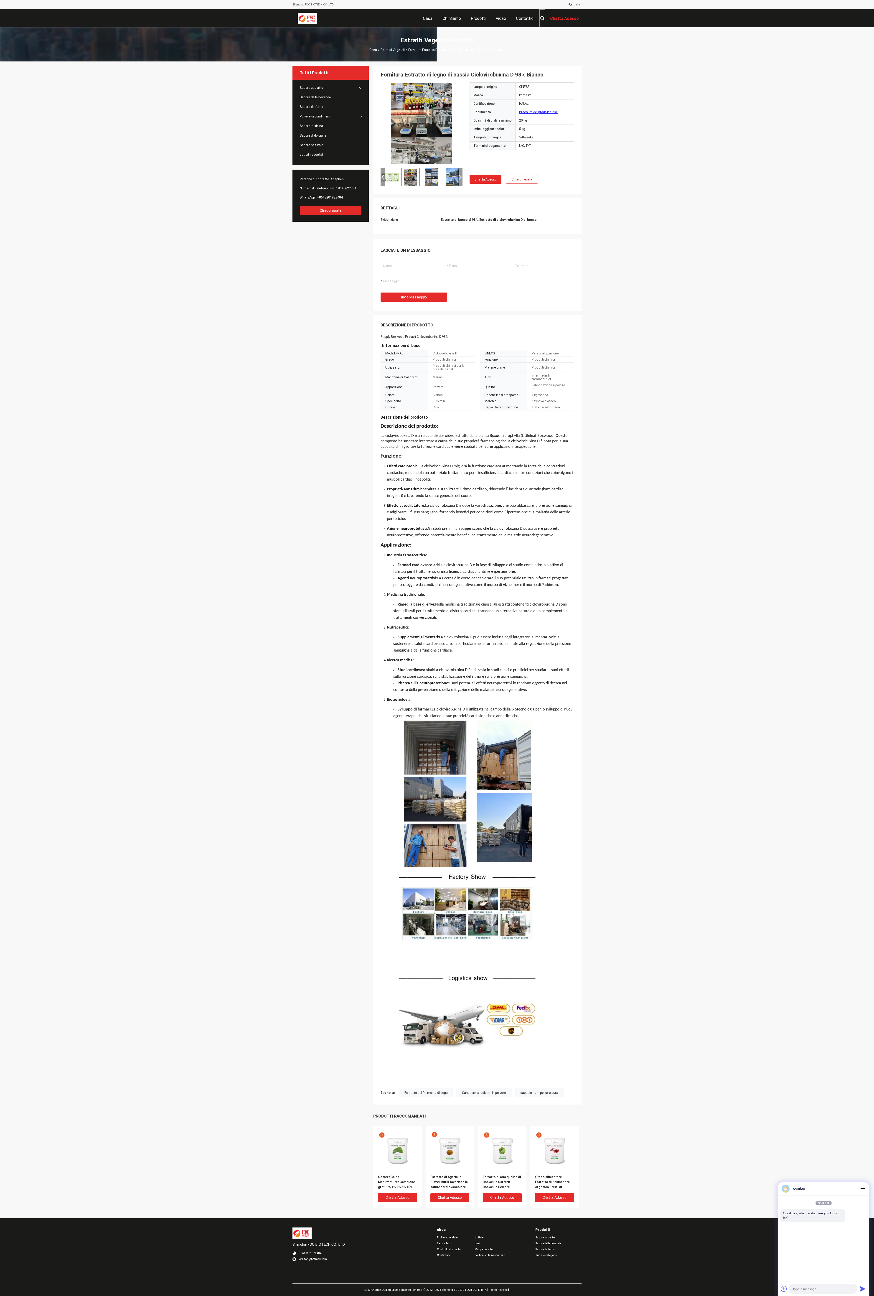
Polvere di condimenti (315, 116)
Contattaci (443, 1255)
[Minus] (862, 1188)
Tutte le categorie (546, 1255)
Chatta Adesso (486, 179)
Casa (373, 50)
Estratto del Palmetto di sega (426, 1093)
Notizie (479, 1237)
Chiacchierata (330, 210)
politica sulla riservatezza (490, 1255)
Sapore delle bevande (315, 97)
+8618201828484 (330, 197)
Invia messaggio (414, 297)
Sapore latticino (311, 126)
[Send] (862, 1289)
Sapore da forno (311, 107)
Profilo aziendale (447, 1237)
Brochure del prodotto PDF (538, 112)
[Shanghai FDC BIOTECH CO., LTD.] (307, 18)
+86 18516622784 (343, 188)
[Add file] (784, 1289)
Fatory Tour (444, 1243)
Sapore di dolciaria (313, 135)
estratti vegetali (393, 50)
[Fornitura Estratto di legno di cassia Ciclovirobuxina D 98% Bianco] (421, 123)
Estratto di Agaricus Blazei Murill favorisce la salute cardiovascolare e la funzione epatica (449, 1182)
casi (477, 1243)
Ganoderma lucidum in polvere (484, 1093)
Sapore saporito (311, 87)
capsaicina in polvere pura (539, 1093)
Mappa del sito (484, 1249)
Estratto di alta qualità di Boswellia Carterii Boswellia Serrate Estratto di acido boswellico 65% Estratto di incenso (502, 1182)
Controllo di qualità (449, 1249)
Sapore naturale (311, 145)
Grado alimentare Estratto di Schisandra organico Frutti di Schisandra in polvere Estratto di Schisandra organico (552, 1182)
